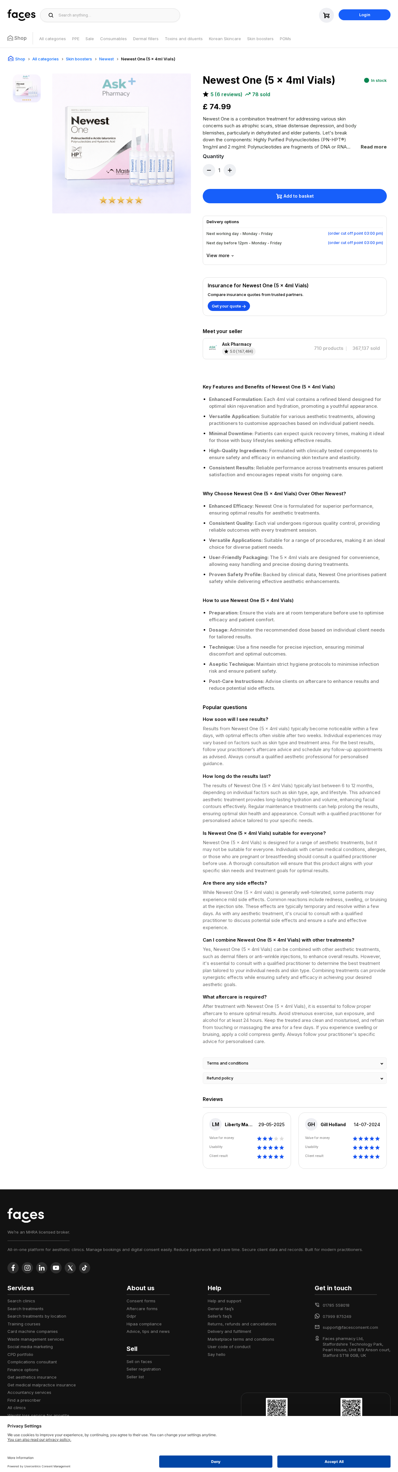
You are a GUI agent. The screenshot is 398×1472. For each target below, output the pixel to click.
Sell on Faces (139, 1361)
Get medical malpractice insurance (41, 1384)
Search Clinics (21, 1300)
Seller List (135, 1376)
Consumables (113, 38)
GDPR (131, 1316)
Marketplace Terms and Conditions (241, 1339)
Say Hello (216, 1354)
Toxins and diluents (184, 38)
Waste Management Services (35, 1339)
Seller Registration (144, 1368)
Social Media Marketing (30, 1346)
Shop (20, 58)
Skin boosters (260, 38)
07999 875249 (337, 1316)
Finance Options (23, 1369)
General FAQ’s (221, 1308)
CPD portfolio (20, 1354)
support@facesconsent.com (350, 1327)
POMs (285, 38)
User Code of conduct (229, 1346)
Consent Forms (141, 1300)
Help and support (224, 1300)
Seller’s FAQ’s (220, 1316)
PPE (75, 38)
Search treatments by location (36, 1316)
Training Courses (23, 1323)
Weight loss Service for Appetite (38, 1415)
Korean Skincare (225, 38)
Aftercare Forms (142, 1308)
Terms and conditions (227, 1062)
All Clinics (16, 1407)
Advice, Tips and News (148, 1331)
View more (217, 255)
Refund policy (220, 1077)
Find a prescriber (24, 1400)
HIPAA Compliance (144, 1323)
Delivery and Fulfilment (229, 1331)
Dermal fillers (146, 38)
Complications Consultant (32, 1361)
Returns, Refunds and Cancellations (242, 1323)
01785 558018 (336, 1305)
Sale (90, 38)
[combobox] (117, 15)
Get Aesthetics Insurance (32, 1377)
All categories (52, 38)
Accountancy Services (29, 1392)
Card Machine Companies (32, 1331)
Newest (106, 58)
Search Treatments (25, 1308)
